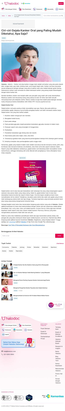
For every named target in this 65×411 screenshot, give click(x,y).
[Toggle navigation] (2, 3)
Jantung (22, 247)
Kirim (59, 236)
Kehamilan (36, 247)
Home (3, 15)
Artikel (9, 15)
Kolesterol (45, 247)
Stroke (29, 247)
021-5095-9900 (7, 354)
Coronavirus (5, 247)
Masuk (61, 3)
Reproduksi (19, 251)
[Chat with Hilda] (55, 305)
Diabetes (14, 247)
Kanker (4, 38)
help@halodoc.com (8, 351)
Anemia (4, 251)
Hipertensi (54, 247)
